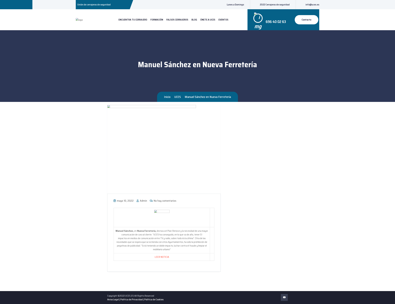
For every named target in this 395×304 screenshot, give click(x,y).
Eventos (223, 20)
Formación (156, 20)
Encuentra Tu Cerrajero (132, 20)
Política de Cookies (154, 299)
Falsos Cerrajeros (177, 20)
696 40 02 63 (276, 22)
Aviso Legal (113, 299)
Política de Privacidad (131, 299)
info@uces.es (312, 4)
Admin (143, 201)
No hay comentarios (164, 201)
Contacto (306, 20)
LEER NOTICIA (162, 257)
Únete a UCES (207, 20)
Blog (194, 20)
